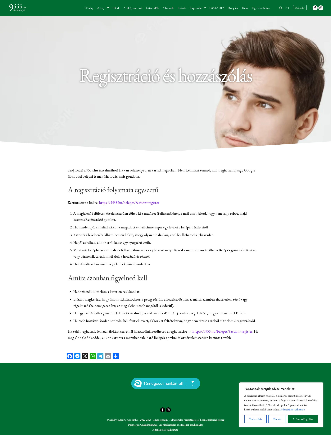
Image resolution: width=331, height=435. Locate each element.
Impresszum (160, 419)
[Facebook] (315, 7)
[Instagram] (320, 7)
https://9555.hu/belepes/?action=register (129, 202)
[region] (281, 404)
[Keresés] (280, 8)
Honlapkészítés (167, 424)
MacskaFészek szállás (191, 424)
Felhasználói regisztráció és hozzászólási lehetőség (197, 419)
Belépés (300, 7)
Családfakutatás (148, 424)
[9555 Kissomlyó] (17, 8)
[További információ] (287, 8)
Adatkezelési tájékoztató (292, 409)
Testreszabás (255, 419)
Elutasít (277, 419)
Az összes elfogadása (302, 419)
